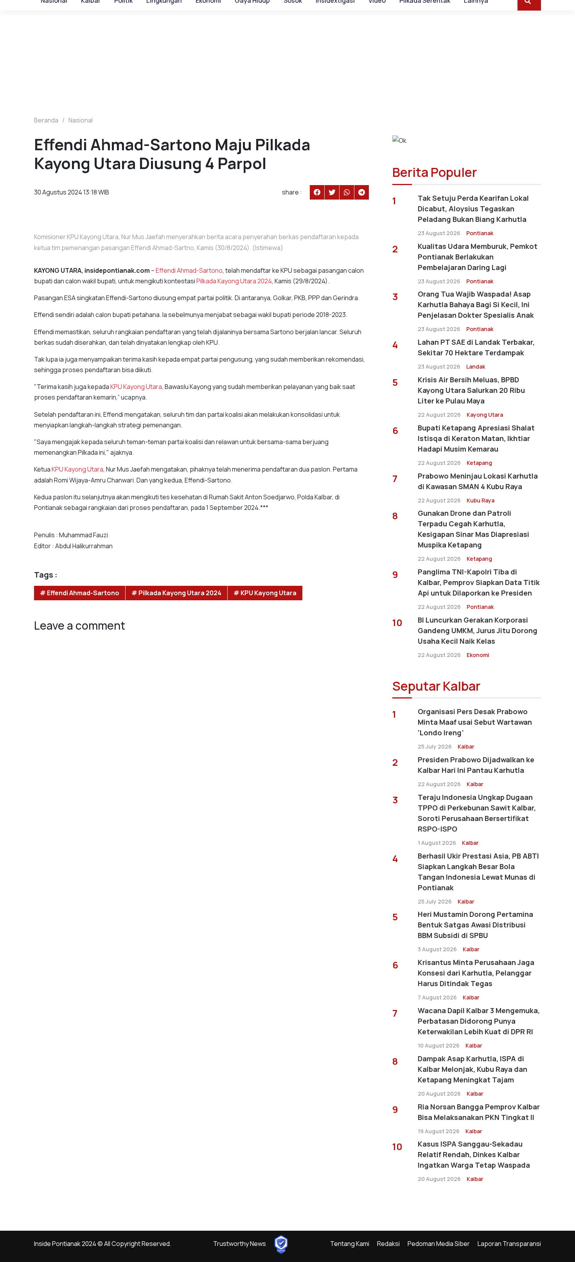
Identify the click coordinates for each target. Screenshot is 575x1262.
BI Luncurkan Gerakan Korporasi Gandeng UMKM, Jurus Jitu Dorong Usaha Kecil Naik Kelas (477, 630)
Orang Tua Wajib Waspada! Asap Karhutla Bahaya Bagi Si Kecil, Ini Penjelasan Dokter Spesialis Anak (476, 304)
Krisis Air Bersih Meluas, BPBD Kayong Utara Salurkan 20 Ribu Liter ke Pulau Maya (471, 390)
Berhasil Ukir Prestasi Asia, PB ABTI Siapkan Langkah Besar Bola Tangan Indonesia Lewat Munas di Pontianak (478, 871)
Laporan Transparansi (509, 1243)
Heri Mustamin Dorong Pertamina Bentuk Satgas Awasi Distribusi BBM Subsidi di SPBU (475, 924)
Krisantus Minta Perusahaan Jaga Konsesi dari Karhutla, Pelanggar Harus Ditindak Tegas (476, 973)
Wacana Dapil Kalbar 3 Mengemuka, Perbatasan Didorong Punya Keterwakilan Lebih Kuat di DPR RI (479, 1021)
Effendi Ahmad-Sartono (189, 270)
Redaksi (388, 1243)
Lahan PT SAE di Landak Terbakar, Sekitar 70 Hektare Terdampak (476, 347)
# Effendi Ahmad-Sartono (79, 593)
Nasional (80, 120)
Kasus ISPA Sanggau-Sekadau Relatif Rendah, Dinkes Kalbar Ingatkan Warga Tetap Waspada (474, 1154)
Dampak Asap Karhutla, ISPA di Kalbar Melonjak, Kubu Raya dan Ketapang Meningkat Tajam (472, 1069)
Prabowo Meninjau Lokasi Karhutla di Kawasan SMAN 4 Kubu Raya (478, 481)
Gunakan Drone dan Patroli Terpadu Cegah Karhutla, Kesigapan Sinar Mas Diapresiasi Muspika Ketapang (473, 528)
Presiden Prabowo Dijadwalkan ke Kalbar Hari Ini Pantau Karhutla (476, 765)
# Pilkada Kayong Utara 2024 (176, 593)
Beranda (46, 120)
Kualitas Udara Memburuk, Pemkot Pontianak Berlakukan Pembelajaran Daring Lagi (477, 256)
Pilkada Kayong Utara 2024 (234, 281)
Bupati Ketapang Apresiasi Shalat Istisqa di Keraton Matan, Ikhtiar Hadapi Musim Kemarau (476, 438)
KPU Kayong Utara (136, 386)
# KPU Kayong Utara (265, 593)
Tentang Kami (349, 1243)
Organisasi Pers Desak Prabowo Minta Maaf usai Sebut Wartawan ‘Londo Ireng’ (475, 722)
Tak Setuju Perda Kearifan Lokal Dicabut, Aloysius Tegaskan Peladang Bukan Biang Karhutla (473, 208)
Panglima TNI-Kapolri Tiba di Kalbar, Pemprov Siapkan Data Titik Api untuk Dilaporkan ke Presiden (479, 582)
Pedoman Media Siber (439, 1243)
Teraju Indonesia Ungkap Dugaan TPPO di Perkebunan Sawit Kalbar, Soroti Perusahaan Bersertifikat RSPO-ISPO (477, 813)
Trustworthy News (239, 1243)
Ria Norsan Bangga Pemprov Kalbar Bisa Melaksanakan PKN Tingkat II (479, 1112)
